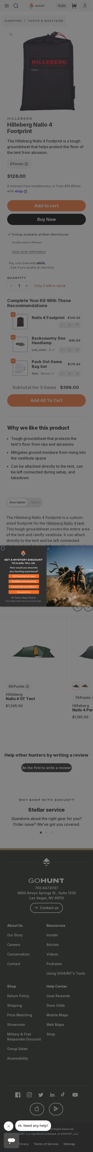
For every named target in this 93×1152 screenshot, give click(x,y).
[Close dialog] (3, 548)
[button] (23, 576)
